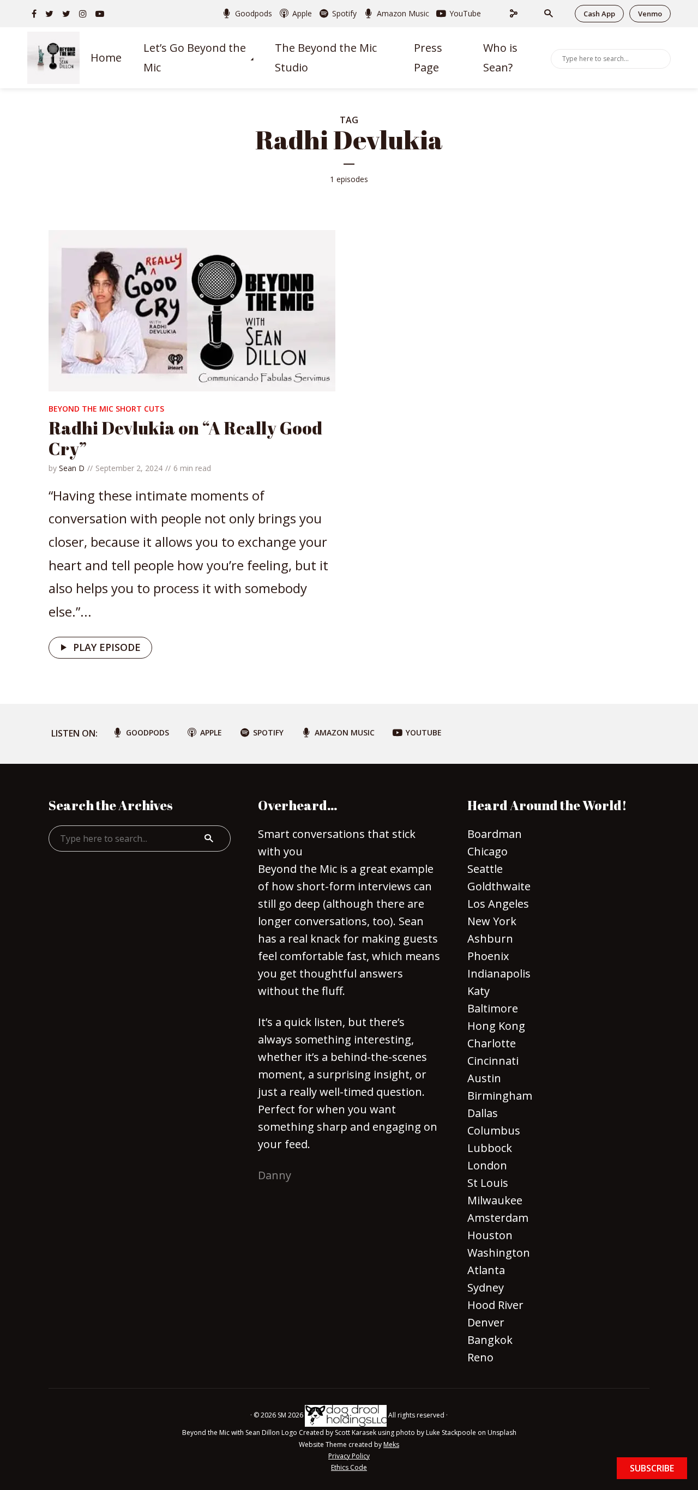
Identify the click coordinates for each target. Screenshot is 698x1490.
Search (660, 58)
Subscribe (652, 1468)
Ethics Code (349, 1467)
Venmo (650, 14)
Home (106, 57)
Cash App (599, 14)
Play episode (107, 647)
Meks (391, 1444)
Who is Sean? (500, 57)
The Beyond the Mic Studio (326, 57)
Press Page (428, 57)
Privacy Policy (349, 1456)
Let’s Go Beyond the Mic (194, 57)
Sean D (72, 468)
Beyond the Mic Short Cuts (106, 408)
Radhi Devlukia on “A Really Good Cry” (185, 438)
